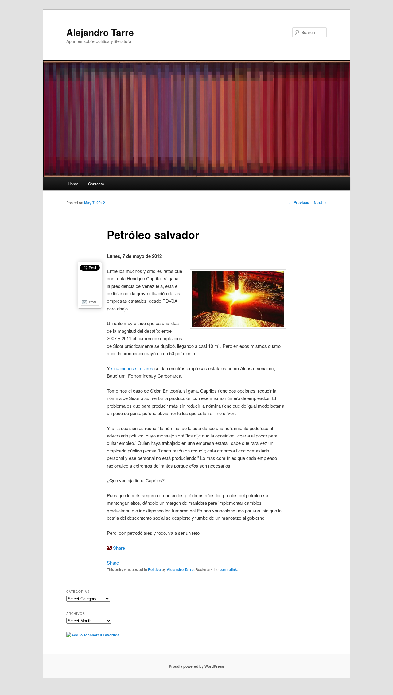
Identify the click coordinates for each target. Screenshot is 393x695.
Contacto (96, 184)
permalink (228, 569)
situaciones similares (132, 368)
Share (119, 548)
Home (73, 184)
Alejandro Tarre (100, 32)
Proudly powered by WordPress (196, 666)
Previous (299, 202)
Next (320, 202)
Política (154, 569)
